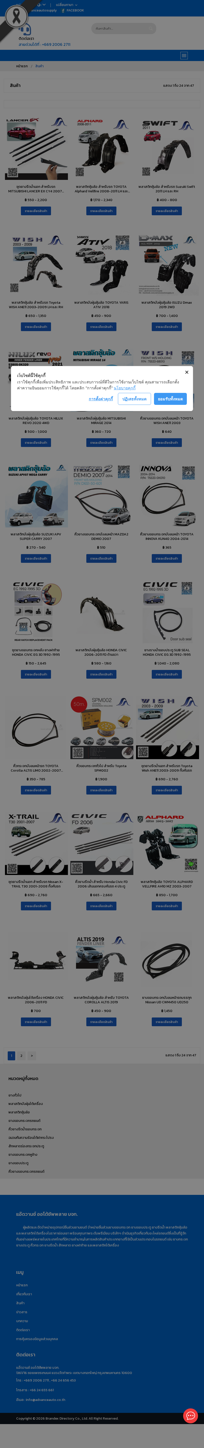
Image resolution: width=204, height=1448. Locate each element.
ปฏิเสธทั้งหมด (134, 398)
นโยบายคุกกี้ (125, 387)
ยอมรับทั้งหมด (170, 398)
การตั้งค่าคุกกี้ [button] (101, 398)
